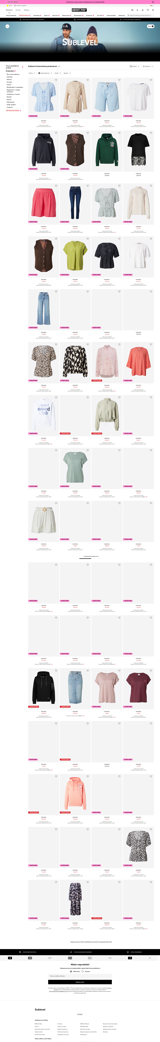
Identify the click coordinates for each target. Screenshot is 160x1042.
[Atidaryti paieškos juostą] (128, 15)
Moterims (9, 10)
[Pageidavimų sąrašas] (148, 10)
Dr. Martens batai (40, 1034)
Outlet (10, 5)
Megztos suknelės (108, 1026)
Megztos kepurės (62, 1029)
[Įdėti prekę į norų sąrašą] (56, 80)
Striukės (60, 1024)
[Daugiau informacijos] (43, 128)
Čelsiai (37, 1026)
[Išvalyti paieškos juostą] (153, 15)
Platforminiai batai (63, 1032)
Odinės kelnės (38, 1032)
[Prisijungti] (137, 10)
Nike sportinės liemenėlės (110, 1024)
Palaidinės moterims (63, 1034)
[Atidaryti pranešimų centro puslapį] (142, 10)
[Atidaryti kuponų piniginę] (132, 10)
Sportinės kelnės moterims (42, 1029)
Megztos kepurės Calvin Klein (88, 1032)
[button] (134, 66)
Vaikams (26, 10)
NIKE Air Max (38, 1024)
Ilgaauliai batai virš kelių (109, 1029)
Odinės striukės (62, 1026)
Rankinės (105, 1032)
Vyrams (18, 10)
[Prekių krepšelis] (153, 10)
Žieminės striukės (85, 1029)
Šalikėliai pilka (84, 1026)
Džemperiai (83, 1034)
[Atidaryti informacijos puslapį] (153, 2)
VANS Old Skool (84, 1024)
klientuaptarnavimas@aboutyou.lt (59, 991)
